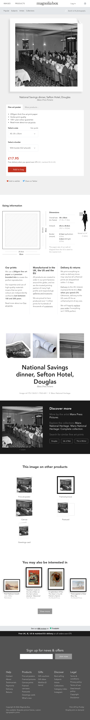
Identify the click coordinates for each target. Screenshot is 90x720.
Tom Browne (31, 598)
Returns (9, 692)
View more (45, 611)
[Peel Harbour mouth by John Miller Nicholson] (12, 585)
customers (48, 306)
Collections (30, 11)
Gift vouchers (43, 676)
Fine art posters (28, 676)
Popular (6, 11)
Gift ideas (42, 679)
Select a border (14, 142)
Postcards (26, 692)
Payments (10, 685)
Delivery (64, 287)
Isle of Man (67, 441)
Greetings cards (28, 695)
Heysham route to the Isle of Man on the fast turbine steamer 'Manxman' (33, 593)
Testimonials (11, 682)
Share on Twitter (31, 181)
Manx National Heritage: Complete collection (67, 427)
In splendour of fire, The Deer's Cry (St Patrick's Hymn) (56, 594)
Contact (9, 676)
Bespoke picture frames (25, 710)
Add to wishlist (14, 181)
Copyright (74, 694)
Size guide (34, 128)
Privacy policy (76, 682)
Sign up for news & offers (45, 650)
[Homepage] (45, 4)
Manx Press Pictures (45, 100)
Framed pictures (29, 679)
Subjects (14, 11)
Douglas (54, 441)
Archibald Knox (54, 598)
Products (20, 3)
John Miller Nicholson (8, 597)
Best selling (59, 676)
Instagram (58, 692)
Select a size (23, 128)
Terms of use (75, 685)
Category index (60, 689)
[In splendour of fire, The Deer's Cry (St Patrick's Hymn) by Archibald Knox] (56, 579)
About (8, 679)
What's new (27, 698)
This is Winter (81, 441)
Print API (72, 707)
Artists (21, 11)
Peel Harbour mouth (11, 594)
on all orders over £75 (45, 633)
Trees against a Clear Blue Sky (78, 595)
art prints (32, 122)
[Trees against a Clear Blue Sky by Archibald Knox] (78, 585)
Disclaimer (74, 697)
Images (7, 3)
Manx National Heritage (65, 424)
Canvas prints (27, 682)
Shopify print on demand (75, 710)
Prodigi (81, 707)
